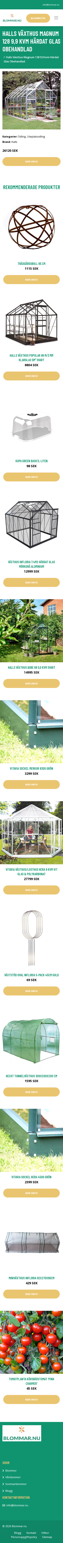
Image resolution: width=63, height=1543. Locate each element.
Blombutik (38, 18)
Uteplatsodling (36, 136)
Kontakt (31, 1533)
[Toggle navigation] (56, 18)
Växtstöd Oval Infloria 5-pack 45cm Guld (31, 975)
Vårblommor (13, 1477)
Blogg (9, 1491)
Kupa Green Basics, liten (32, 461)
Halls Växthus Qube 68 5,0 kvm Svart (31, 667)
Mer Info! (31, 161)
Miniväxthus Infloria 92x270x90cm (31, 1278)
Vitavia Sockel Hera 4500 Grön (31, 1177)
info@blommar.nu (51, 4)
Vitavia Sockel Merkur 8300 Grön (31, 768)
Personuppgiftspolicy (24, 1537)
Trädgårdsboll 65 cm (31, 263)
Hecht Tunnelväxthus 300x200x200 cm (31, 1076)
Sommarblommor (16, 1484)
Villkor (45, 1533)
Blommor (11, 1470)
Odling (22, 136)
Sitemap (47, 1537)
